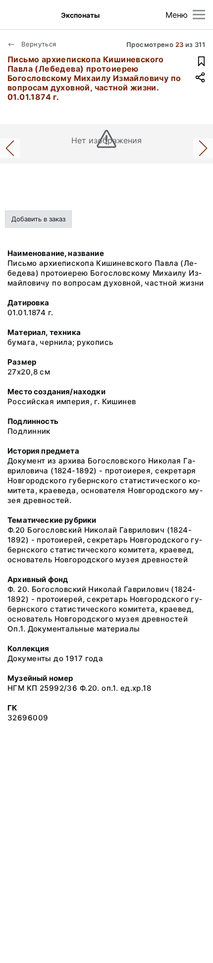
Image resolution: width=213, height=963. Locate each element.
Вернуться (37, 44)
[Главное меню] (199, 14)
